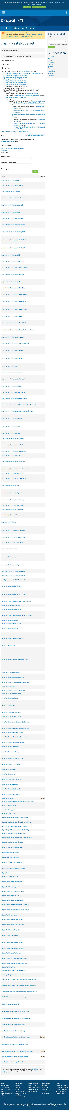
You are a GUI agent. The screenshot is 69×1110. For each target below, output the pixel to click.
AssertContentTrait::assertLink (11, 255)
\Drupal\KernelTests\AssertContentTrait (16, 75)
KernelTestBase (24, 71)
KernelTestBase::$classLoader (11, 605)
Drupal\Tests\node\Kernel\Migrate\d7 (12, 148)
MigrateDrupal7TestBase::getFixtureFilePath (15, 817)
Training (17, 1087)
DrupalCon (18, 1095)
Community (18, 1083)
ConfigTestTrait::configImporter (11, 557)
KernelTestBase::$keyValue (10, 628)
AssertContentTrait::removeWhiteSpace (13, 530)
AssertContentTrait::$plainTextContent (13, 198)
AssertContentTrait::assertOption (12, 386)
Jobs (2, 1095)
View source (4, 150)
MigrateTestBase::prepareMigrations (13, 948)
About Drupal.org (61, 1089)
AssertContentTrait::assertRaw (11, 426)
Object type (5, 169)
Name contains (5, 156)
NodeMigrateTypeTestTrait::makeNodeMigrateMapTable (19, 979)
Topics (50, 58)
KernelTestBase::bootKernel (10, 698)
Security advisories (6, 1093)
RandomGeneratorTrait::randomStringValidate (16, 1037)
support (5, 1071)
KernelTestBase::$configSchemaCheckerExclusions (17, 615)
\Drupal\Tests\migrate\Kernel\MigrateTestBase (30, 103)
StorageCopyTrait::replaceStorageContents (15, 1044)
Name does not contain (8, 162)
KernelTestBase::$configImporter (11, 609)
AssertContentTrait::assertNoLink (12, 316)
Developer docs (33, 1089)
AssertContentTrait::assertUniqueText (13, 461)
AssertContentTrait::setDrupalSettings (13, 537)
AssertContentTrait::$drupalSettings (12, 185)
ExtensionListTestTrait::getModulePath (13, 571)
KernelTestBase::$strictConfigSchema (13, 677)
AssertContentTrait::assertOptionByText (14, 392)
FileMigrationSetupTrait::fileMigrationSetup (15, 580)
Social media (5, 1087)
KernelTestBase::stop (8, 798)
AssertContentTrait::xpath (9, 549)
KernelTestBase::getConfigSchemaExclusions (15, 722)
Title (20, 177)
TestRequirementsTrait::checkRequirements (15, 1056)
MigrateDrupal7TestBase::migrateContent (14, 826)
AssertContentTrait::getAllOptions (12, 493)
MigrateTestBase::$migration (10, 895)
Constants (51, 64)
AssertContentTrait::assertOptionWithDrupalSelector (18, 411)
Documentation (33, 1083)
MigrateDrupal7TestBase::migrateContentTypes (16, 830)
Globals (50, 66)
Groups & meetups (20, 1093)
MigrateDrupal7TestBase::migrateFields (13, 833)
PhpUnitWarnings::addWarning (11, 1004)
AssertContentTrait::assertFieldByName (13, 224)
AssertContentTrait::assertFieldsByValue (14, 248)
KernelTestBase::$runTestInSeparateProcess (15, 659)
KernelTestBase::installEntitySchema (12, 758)
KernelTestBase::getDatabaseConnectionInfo (15, 728)
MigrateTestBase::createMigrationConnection (15, 909)
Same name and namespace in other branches (18, 56)
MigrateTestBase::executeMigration (12, 919)
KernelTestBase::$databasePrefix (11, 623)
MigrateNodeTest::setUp (9, 873)
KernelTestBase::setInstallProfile (11, 779)
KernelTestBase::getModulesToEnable (13, 742)
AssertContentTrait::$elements (11, 191)
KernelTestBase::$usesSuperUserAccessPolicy (15, 682)
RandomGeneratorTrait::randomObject (13, 1024)
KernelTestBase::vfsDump (9, 805)
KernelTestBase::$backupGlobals (11, 586)
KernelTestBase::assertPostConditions (13, 690)
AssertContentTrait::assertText (11, 433)
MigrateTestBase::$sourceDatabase (12, 900)
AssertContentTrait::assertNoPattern (13, 350)
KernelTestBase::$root (8, 645)
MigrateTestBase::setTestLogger (11, 953)
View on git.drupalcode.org (36, 135)
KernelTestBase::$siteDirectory (11, 672)
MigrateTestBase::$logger (9, 887)
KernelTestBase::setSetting (10, 784)
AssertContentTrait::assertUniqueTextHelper (15, 469)
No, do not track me (39, 7)
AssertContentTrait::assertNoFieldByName (14, 294)
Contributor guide (20, 1091)
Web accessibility (61, 1085)
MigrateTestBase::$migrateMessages (13, 891)
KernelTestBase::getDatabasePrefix (12, 732)
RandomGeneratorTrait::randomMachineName (16, 1018)
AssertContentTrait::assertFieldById (12, 218)
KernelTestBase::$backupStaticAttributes (14, 594)
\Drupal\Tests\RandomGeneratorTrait (15, 77)
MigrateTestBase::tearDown (10, 967)
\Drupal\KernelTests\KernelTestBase (17, 97)
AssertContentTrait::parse (9, 522)
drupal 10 (5, 28)
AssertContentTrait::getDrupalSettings (13, 500)
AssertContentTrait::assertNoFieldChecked (14, 309)
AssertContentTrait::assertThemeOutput (14, 451)
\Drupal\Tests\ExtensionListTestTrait (15, 81)
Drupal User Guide (33, 1087)
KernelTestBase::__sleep (9, 813)
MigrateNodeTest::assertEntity (11, 857)
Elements (51, 75)
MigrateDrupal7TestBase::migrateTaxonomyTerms (17, 837)
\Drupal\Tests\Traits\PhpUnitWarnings (15, 84)
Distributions (46, 1093)
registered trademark (41, 1106)
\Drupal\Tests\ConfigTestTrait (13, 79)
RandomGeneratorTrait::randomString (13, 1031)
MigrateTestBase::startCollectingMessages (14, 958)
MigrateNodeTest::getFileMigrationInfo (13, 868)
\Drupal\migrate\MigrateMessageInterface (26, 95)
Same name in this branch (11, 50)
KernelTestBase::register (9, 769)
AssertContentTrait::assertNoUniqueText (14, 379)
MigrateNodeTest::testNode (10, 876)
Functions (51, 62)
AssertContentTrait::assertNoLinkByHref (14, 323)
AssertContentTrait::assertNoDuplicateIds (14, 267)
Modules (45, 1089)
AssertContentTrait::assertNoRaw (12, 358)
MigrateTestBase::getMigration (11, 930)
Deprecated (51, 71)
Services (50, 73)
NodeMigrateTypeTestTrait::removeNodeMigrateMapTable (19, 991)
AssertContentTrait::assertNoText (12, 366)
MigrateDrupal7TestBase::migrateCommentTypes (17, 822)
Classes (50, 60)
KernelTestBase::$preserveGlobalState (13, 638)
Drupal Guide (32, 1085)
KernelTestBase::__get (8, 810)
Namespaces (52, 70)
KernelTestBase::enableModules (11, 716)
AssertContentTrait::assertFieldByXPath (14, 232)
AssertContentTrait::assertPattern (12, 418)
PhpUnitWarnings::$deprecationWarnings (14, 997)
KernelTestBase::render (8, 774)
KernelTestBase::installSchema (11, 764)
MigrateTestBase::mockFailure (11, 935)
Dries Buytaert (55, 1106)
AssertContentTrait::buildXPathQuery (13, 473)
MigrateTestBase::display (9, 915)
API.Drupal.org (32, 1091)
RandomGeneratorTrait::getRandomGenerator (16, 1011)
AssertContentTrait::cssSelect (10, 485)
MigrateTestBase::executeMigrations (13, 924)
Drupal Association (62, 1087)
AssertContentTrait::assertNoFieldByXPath (14, 301)
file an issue (35, 1069)
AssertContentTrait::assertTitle (11, 455)
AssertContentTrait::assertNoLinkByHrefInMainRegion (18, 330)
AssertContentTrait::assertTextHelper (13, 438)
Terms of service (61, 1091)
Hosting (17, 1089)
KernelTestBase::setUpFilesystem (11, 794)
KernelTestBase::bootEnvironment (12, 693)
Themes (44, 1091)
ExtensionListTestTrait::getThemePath (13, 575)
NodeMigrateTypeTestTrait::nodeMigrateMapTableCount (19, 985)
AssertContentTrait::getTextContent (12, 515)
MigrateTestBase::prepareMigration (12, 942)
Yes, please (27, 7)
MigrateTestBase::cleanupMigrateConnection (15, 904)
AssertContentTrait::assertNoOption (13, 337)
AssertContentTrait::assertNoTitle (12, 373)
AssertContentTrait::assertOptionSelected (14, 398)
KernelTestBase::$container (10, 620)
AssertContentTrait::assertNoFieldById (13, 288)
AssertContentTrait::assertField (11, 212)
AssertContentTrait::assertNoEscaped (13, 274)
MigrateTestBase (33, 93)
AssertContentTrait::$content (10, 180)
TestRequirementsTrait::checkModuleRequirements (17, 1051)
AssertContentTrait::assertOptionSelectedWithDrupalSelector (20, 405)
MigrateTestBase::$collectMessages (12, 881)
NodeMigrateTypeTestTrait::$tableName (14, 970)
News (2, 1083)
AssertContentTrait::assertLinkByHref (13, 261)
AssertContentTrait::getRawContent (12, 505)
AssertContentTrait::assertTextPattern (13, 445)
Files (49, 68)
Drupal (29, 1106)
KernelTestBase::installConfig (10, 752)
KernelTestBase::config (8, 705)
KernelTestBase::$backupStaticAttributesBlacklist (16, 601)
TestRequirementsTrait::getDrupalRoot (13, 1062)
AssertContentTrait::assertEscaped (12, 205)
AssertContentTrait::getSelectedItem (13, 509)
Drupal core (45, 1087)
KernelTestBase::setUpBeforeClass (12, 789)
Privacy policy (60, 1093)
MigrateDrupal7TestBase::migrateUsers (13, 842)
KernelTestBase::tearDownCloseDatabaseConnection (18, 801)
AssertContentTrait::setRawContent (12, 542)
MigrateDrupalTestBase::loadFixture (12, 847)
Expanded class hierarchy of (15, 131)
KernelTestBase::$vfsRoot (9, 686)
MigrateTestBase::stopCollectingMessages (14, 963)
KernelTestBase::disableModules (11, 712)
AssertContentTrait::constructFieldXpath (14, 478)
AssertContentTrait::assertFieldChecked (14, 240)
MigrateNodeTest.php (23, 28)
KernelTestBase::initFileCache (10, 746)
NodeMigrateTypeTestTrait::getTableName (15, 975)
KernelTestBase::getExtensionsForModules (14, 737)
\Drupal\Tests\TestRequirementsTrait (15, 82)
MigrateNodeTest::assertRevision (12, 862)
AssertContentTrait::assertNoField (12, 282)
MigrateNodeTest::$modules (10, 852)
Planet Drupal (5, 1085)
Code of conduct (20, 1097)
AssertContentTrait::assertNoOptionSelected (15, 343)
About (58, 1083)
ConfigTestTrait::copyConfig (10, 565)
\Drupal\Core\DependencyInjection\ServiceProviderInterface (22, 73)
